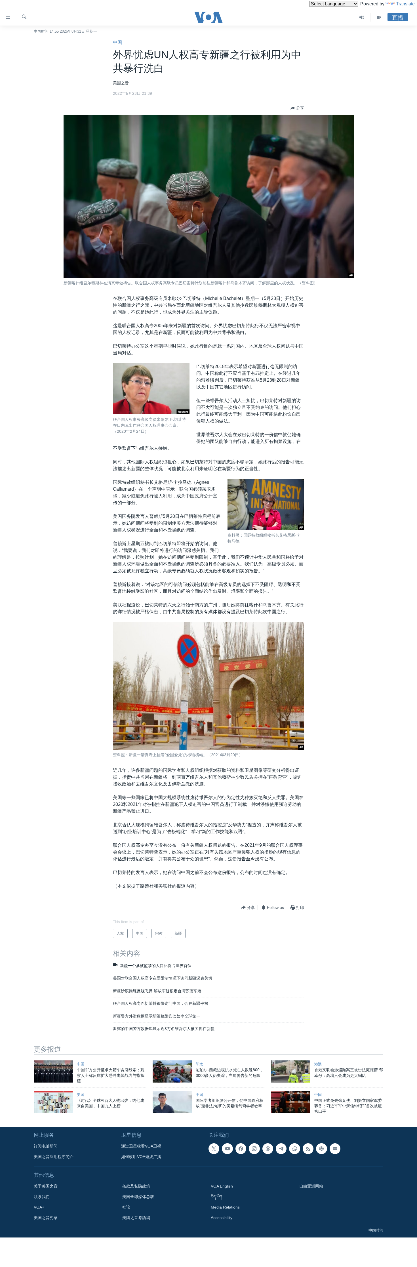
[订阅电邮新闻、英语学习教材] (335, 1148)
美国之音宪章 (46, 1217)
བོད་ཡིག (216, 1196)
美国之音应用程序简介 (53, 1156)
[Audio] (361, 17)
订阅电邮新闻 (46, 1146)
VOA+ (39, 1207)
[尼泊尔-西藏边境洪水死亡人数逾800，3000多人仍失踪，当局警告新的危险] (172, 1071)
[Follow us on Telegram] (281, 1148)
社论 (126, 1207)
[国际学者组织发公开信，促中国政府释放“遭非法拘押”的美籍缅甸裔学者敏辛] (172, 1102)
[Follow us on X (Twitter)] (213, 1148)
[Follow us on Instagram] (254, 1148)
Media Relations (225, 1207)
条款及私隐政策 (136, 1186)
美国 (80, 1094)
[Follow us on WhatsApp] (294, 1148)
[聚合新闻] (308, 1148)
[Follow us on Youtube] (227, 1148)
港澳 (318, 1064)
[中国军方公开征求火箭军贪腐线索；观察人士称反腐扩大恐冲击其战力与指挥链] (53, 1071)
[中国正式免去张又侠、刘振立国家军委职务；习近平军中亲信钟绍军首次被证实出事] (290, 1102)
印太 (199, 1064)
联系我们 (42, 1196)
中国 (117, 42)
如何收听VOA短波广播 (141, 1156)
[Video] (378, 17)
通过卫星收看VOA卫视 (141, 1146)
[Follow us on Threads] (267, 1148)
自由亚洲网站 (311, 1186)
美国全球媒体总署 (138, 1196)
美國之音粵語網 (136, 1217)
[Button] (297, 108)
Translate (405, 3)
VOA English (222, 1186)
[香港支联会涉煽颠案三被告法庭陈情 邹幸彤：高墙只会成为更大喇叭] (290, 1071)
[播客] (321, 1148)
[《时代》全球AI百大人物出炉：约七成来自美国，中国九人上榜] (53, 1102)
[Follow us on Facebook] (240, 1148)
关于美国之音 (46, 1186)
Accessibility (221, 1217)
